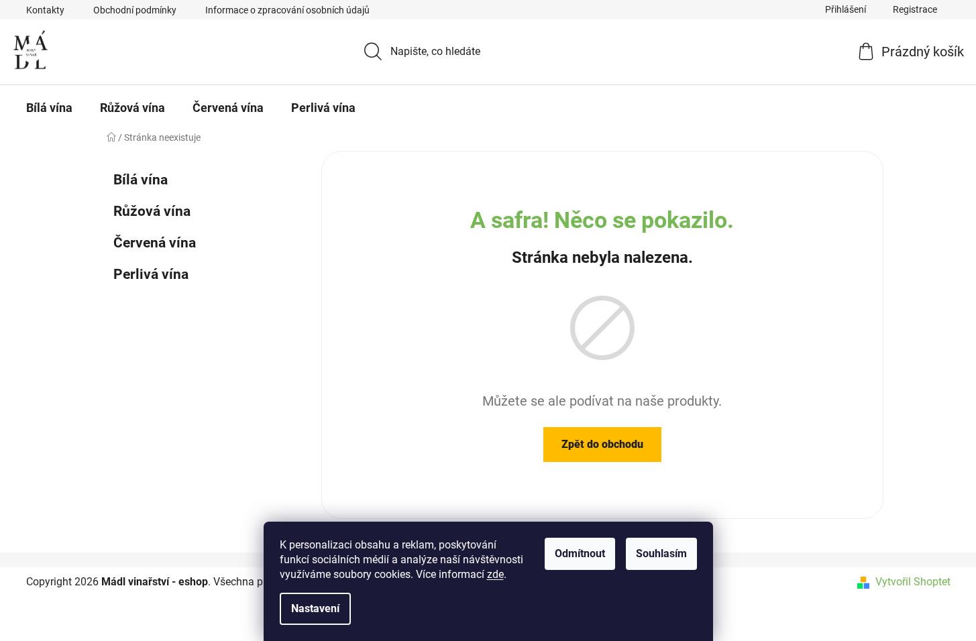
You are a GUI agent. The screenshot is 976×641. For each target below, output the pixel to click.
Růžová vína (152, 211)
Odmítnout (580, 553)
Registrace (915, 9)
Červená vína (154, 243)
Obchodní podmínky (134, 10)
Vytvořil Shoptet (913, 581)
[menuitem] (49, 108)
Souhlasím (661, 553)
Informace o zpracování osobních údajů (287, 10)
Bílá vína (140, 180)
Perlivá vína (150, 274)
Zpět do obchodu (602, 444)
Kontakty (45, 10)
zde (495, 574)
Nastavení (315, 608)
